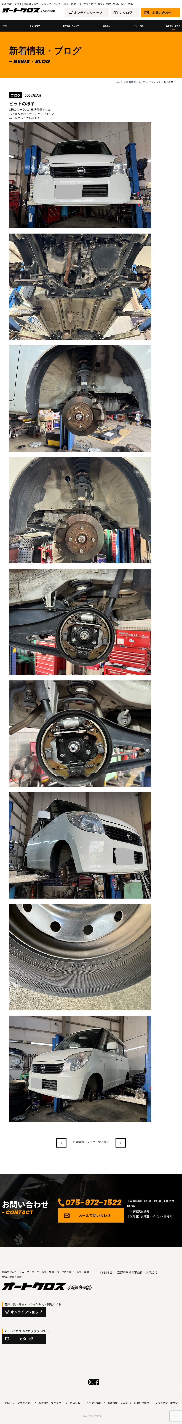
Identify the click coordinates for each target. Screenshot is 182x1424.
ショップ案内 (35, 25)
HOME (4, 25)
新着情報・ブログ (173, 25)
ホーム (119, 82)
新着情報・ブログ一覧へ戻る (91, 1142)
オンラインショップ (88, 12)
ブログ (151, 82)
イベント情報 (138, 25)
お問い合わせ (161, 12)
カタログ (125, 12)
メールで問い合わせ (95, 1215)
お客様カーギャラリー (72, 25)
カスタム (106, 25)
